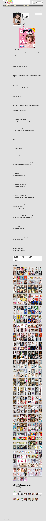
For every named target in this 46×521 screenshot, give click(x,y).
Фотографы (10, 5)
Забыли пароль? (38, 3)
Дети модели (6, 5)
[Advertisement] (21, 2)
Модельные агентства (26, 5)
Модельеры (19, 5)
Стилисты (15, 5)
